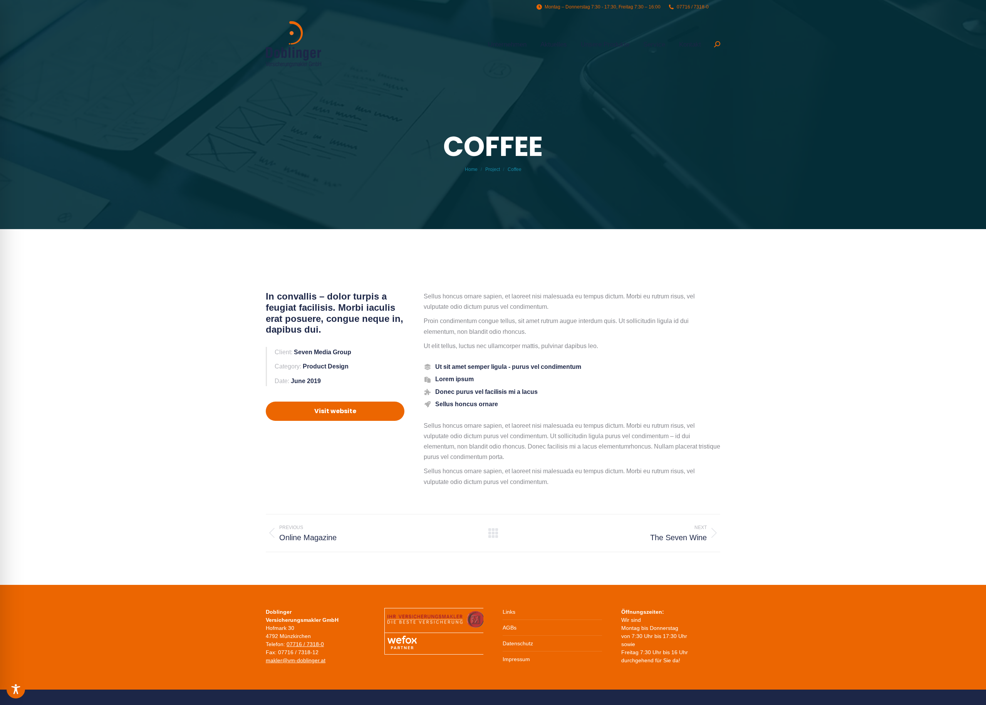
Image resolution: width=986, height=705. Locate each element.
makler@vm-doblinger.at (295, 660)
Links (509, 612)
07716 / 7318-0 (305, 644)
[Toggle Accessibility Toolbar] (16, 689)
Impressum (516, 659)
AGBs (509, 628)
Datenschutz (518, 643)
